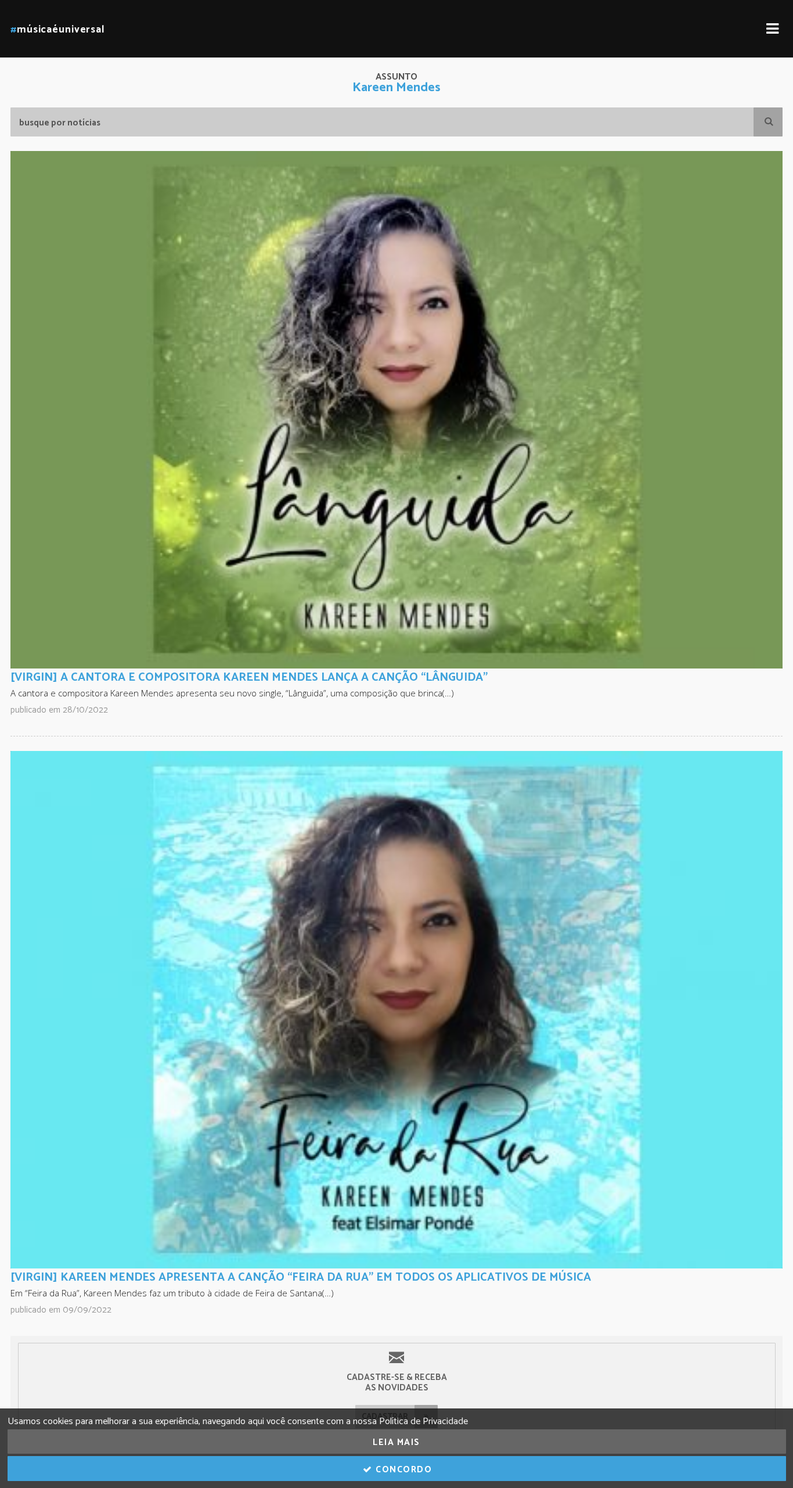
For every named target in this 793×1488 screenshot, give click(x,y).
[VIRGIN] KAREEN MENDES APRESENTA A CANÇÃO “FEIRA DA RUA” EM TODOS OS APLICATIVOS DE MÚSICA (300, 1277)
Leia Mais (396, 1442)
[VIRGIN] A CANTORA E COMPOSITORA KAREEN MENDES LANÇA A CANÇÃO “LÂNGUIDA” (249, 677)
